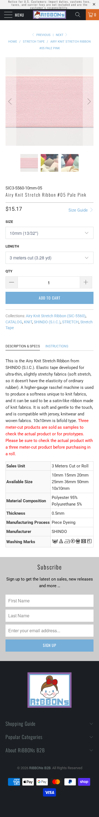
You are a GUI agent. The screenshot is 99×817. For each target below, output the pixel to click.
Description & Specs (23, 346)
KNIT (28, 322)
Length (12, 246)
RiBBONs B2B (40, 768)
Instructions (56, 346)
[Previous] (10, 101)
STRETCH (70, 322)
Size (9, 222)
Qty (9, 271)
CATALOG (14, 322)
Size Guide (78, 210)
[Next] (88, 101)
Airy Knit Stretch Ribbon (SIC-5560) (56, 316)
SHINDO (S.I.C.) (47, 322)
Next (60, 35)
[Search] (80, 14)
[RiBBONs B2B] (49, 14)
